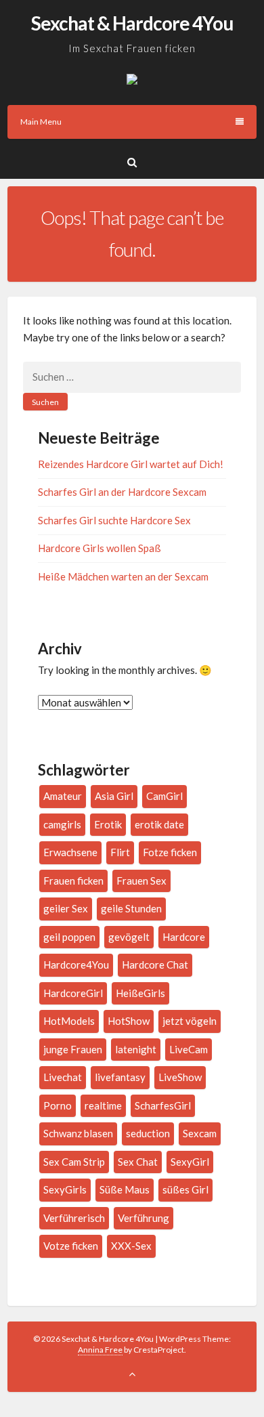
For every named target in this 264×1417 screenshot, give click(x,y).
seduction (148, 1133)
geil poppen (69, 937)
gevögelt (129, 937)
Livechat (62, 1077)
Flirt (120, 852)
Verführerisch (74, 1218)
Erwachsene (70, 852)
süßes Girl (185, 1189)
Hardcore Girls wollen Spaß (99, 548)
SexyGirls (65, 1189)
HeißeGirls (140, 993)
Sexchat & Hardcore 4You (132, 23)
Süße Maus (125, 1189)
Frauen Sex (141, 880)
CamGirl (164, 796)
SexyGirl (190, 1162)
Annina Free (100, 1350)
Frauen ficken (73, 880)
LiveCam (188, 1049)
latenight (135, 1049)
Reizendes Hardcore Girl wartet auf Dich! (130, 464)
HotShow (129, 1021)
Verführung (143, 1218)
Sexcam (200, 1133)
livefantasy (120, 1077)
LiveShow (180, 1077)
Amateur (62, 796)
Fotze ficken (170, 852)
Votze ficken (70, 1246)
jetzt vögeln (189, 1021)
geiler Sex (65, 908)
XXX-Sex (131, 1246)
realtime (103, 1105)
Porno (57, 1105)
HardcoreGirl (73, 993)
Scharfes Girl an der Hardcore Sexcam (122, 492)
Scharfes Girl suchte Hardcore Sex (114, 520)
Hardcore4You (76, 964)
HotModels (69, 1021)
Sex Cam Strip (74, 1162)
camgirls (62, 824)
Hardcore (183, 937)
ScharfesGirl (163, 1105)
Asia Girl (114, 796)
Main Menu (41, 122)
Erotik (108, 824)
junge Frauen (72, 1049)
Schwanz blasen (78, 1133)
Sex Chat (138, 1162)
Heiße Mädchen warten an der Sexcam (123, 576)
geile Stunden (131, 908)
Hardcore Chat (155, 964)
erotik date (159, 824)
